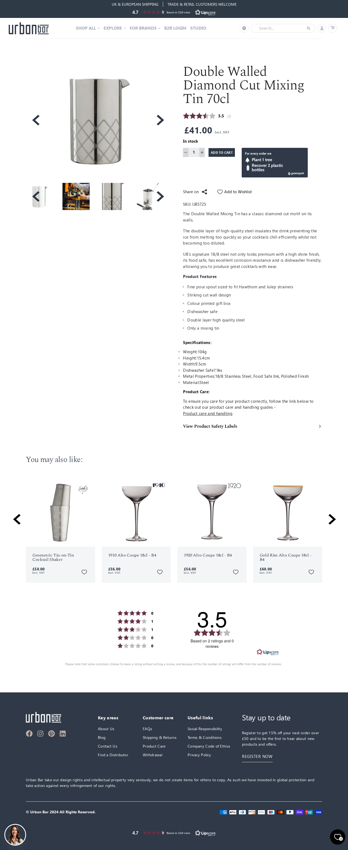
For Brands (143, 28)
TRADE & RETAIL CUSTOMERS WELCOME (202, 4)
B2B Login (175, 28)
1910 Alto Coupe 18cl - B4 (132, 555)
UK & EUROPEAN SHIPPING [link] (135, 4)
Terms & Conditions (205, 737)
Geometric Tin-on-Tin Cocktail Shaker (53, 557)
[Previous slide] (35, 120)
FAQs (147, 728)
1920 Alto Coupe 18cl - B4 (208, 555)
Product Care (154, 746)
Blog (101, 737)
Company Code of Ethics (209, 746)
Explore (113, 28)
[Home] (29, 28)
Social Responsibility (205, 728)
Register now (257, 756)
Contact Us (107, 746)
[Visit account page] (322, 28)
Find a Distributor (113, 754)
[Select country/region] (244, 28)
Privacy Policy (199, 754)
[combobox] (279, 28)
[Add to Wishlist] (84, 572)
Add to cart (222, 152)
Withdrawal (152, 754)
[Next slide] (159, 120)
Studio (198, 28)
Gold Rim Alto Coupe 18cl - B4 (286, 557)
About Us (106, 728)
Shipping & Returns (159, 737)
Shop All (86, 28)
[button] (174, 12)
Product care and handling (207, 413)
